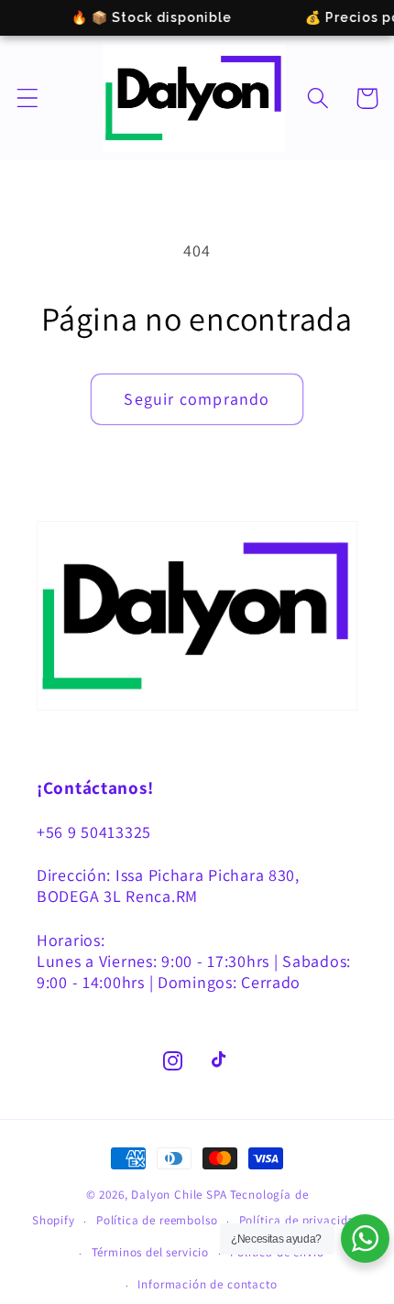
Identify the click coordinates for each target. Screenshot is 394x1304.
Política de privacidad (300, 1220)
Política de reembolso (157, 1220)
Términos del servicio (151, 1252)
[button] (28, 98)
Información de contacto (207, 1284)
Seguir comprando (196, 398)
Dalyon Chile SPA (178, 1194)
